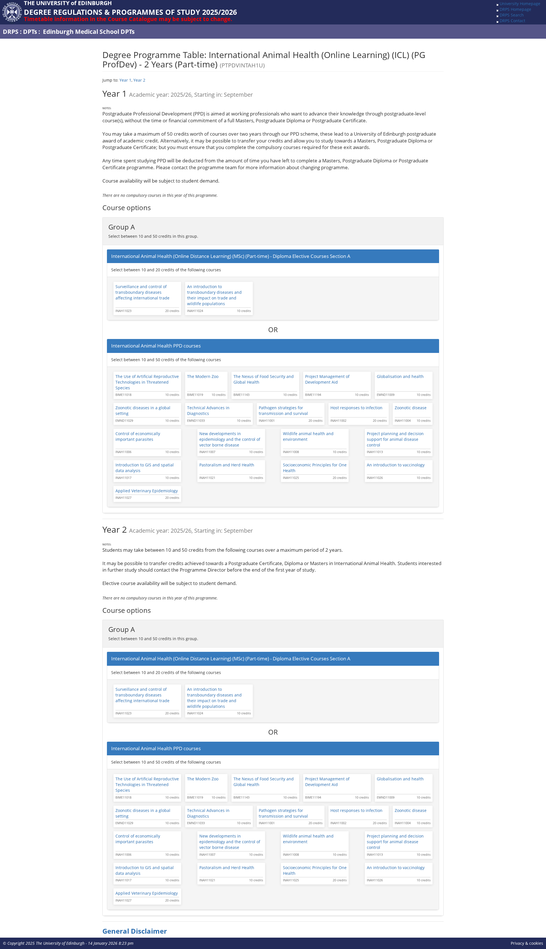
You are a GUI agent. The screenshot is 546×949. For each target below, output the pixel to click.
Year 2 (139, 80)
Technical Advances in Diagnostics (208, 410)
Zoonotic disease (411, 407)
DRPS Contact (512, 20)
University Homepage (520, 3)
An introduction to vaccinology (396, 465)
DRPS (10, 32)
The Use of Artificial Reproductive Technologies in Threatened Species (147, 382)
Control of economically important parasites (137, 436)
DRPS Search (512, 15)
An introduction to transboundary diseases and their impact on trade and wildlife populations (214, 295)
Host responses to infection (356, 407)
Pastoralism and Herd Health (226, 465)
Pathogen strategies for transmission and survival (283, 410)
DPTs (30, 32)
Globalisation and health (400, 376)
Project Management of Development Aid (327, 379)
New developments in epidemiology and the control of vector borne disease (229, 439)
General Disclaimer (134, 931)
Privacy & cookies (527, 943)
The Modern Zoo (202, 376)
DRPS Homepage (515, 9)
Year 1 (125, 80)
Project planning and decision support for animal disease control (395, 439)
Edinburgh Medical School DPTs (89, 32)
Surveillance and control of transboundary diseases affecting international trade (142, 292)
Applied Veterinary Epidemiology (146, 490)
